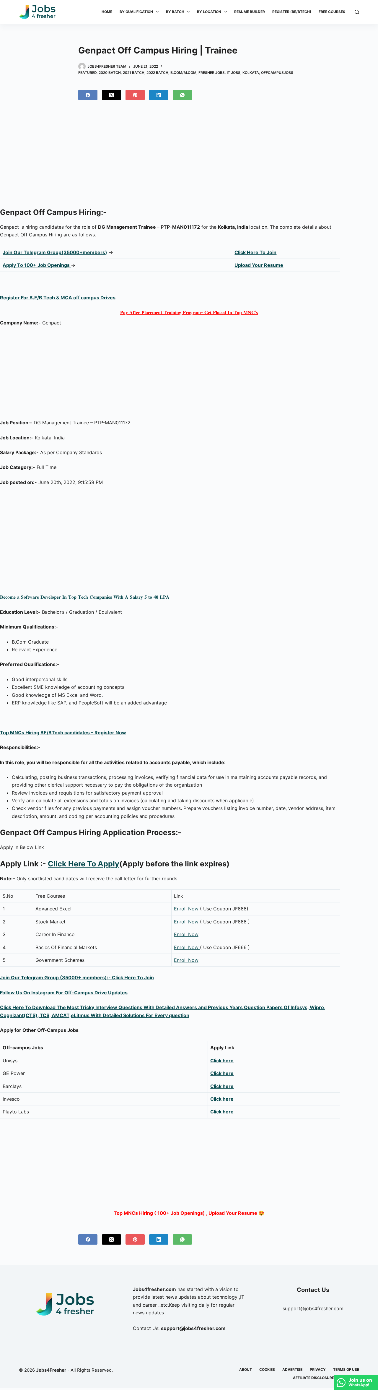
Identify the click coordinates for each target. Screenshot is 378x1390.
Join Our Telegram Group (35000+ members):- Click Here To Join (77, 977)
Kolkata (250, 72)
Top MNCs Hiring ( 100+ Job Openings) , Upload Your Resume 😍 (189, 1213)
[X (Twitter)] (111, 95)
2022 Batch (157, 72)
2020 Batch (110, 72)
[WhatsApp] (182, 95)
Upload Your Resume (258, 265)
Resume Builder (249, 11)
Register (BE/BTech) (291, 11)
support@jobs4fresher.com (313, 1308)
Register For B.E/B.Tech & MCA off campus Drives (57, 298)
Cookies (267, 1369)
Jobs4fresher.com (154, 1289)
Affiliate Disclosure (313, 1378)
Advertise (292, 1369)
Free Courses (332, 11)
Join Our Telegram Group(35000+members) (55, 252)
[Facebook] (87, 95)
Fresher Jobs (211, 72)
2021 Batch (133, 72)
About (245, 1369)
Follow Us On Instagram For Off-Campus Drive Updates (64, 993)
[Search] (357, 12)
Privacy (318, 1369)
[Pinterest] (135, 95)
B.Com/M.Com (183, 72)
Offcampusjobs (277, 72)
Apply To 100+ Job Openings (37, 265)
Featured (87, 72)
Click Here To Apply (83, 863)
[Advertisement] (189, 156)
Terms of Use (346, 1369)
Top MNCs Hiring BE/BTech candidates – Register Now (63, 732)
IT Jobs (233, 72)
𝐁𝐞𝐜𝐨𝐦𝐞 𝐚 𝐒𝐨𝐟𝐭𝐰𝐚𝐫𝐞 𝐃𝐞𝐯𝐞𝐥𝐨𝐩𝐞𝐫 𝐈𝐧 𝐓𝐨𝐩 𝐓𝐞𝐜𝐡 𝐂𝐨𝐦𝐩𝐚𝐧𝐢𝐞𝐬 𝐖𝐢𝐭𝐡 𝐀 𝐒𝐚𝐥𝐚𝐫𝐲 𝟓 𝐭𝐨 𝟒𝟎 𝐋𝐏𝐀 (85, 597)
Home (107, 11)
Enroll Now (186, 909)
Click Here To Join (255, 252)
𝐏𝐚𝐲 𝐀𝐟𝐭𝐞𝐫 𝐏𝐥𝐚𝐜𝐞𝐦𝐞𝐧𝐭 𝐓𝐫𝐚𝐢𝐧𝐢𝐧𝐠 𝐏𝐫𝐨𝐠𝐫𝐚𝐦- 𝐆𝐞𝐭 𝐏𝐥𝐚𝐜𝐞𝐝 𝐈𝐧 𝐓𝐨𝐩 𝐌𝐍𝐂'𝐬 (189, 312)
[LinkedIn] (158, 95)
